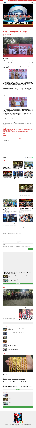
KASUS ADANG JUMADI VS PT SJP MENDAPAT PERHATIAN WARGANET (18, 340)
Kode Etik (13, 424)
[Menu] (3, 2)
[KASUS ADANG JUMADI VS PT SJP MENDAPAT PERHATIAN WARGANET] (5, 341)
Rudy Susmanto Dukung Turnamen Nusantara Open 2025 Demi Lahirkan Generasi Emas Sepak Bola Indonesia (20, 345)
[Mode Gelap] (31, 2)
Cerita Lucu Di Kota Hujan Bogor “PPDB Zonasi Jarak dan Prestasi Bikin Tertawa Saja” (20, 336)
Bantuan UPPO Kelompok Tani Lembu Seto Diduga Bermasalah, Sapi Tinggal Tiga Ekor (15, 131)
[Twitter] (15, 422)
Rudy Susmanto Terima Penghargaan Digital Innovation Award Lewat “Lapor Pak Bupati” (18, 178)
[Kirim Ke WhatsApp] (32, 157)
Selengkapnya (18, 283)
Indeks (10, 424)
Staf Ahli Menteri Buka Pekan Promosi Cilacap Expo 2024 (16, 332)
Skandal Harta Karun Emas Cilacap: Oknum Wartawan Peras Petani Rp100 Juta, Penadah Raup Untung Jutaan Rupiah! (18, 374)
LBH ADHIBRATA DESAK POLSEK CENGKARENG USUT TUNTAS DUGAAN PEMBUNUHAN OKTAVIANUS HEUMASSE (17, 135)
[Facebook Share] (25, 157)
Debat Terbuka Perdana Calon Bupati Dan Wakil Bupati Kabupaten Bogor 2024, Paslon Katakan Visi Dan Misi (26, 319)
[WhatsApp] (20, 422)
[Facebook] (14, 422)
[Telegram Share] (31, 157)
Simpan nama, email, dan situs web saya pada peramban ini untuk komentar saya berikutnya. (16, 246)
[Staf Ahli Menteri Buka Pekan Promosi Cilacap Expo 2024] (5, 333)
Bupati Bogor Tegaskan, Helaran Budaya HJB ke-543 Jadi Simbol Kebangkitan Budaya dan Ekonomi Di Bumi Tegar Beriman (20, 349)
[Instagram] (19, 422)
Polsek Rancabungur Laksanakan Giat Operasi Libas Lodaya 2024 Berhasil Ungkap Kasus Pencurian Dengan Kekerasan (17, 387)
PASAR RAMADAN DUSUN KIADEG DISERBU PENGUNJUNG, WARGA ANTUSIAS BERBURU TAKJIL (10, 319)
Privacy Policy (17, 424)
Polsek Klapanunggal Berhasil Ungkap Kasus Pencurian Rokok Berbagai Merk (14, 379)
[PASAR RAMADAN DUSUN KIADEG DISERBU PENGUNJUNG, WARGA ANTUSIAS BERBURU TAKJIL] (10, 313)
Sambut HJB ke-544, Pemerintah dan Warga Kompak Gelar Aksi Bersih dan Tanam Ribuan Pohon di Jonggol (17, 133)
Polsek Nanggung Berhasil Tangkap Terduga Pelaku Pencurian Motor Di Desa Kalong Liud (16, 381)
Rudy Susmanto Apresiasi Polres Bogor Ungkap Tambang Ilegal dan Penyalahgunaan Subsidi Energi (17, 138)
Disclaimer (21, 424)
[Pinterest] (17, 422)
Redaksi (5, 35)
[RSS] (22, 422)
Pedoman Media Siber (27, 424)
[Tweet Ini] (27, 157)
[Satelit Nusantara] (5, 2)
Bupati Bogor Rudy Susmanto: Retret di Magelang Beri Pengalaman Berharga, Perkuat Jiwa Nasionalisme (20, 329)
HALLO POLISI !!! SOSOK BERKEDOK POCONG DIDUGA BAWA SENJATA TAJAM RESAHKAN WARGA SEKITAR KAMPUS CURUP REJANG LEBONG (18, 130)
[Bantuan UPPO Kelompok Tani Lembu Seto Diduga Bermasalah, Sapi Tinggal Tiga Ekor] (18, 164)
